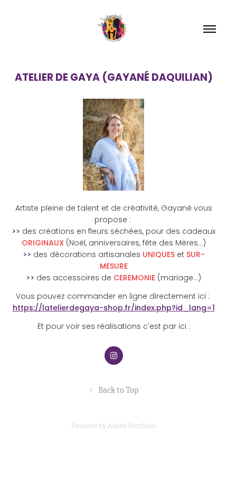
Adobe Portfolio (132, 426)
